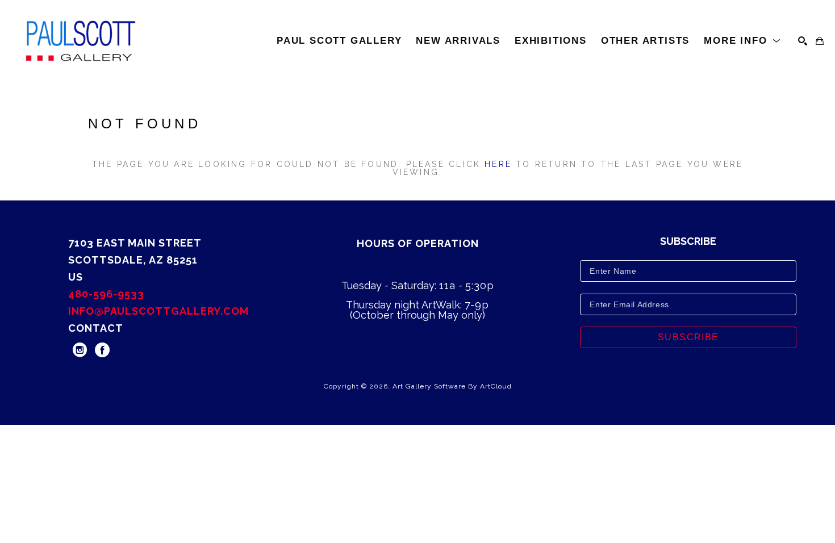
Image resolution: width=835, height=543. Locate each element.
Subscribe (688, 337)
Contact (95, 328)
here (498, 164)
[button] (742, 41)
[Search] (802, 40)
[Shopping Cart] (820, 40)
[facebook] (102, 349)
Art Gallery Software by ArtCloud (452, 386)
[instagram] (79, 349)
